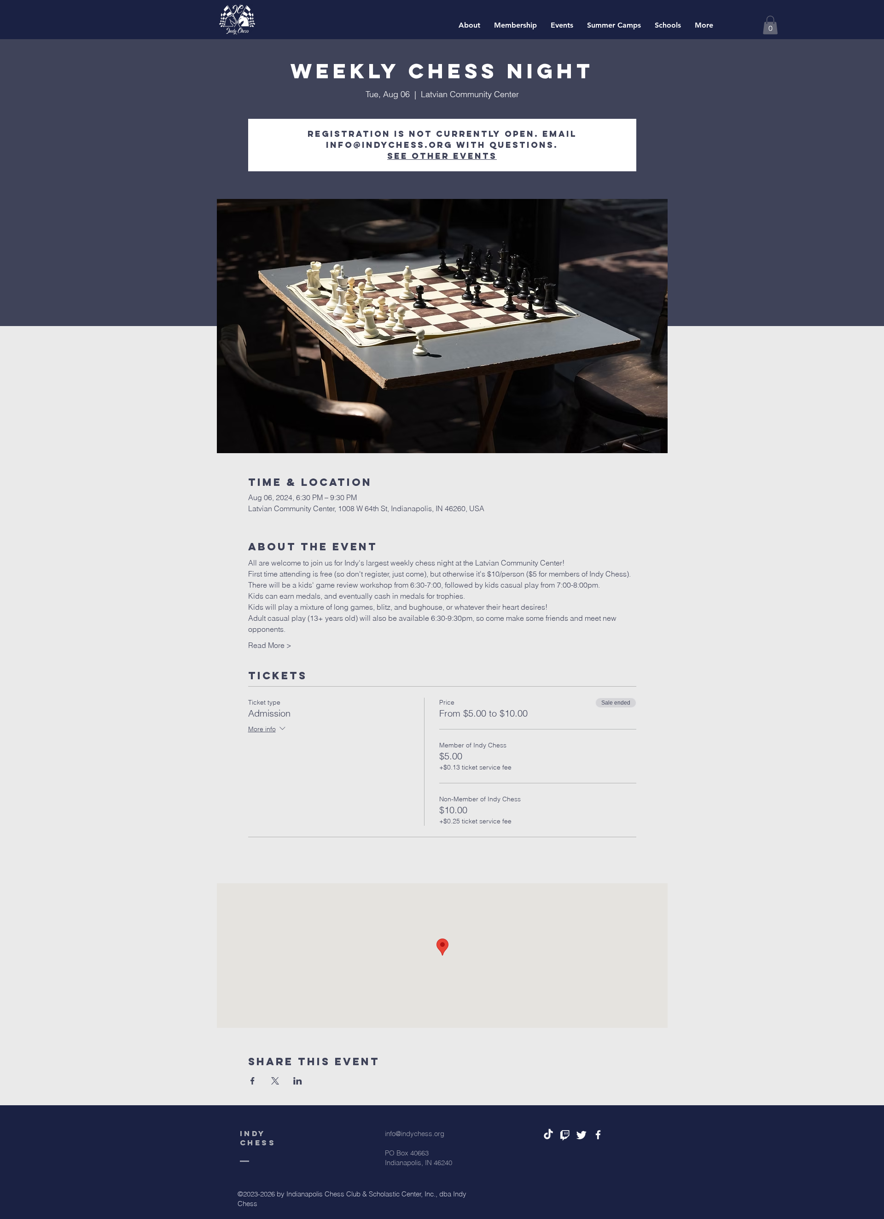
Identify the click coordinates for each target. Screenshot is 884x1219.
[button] (770, 25)
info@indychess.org (414, 1133)
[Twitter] (581, 1135)
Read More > (269, 645)
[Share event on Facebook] (252, 1081)
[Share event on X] (275, 1081)
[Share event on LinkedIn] (297, 1081)
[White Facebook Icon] (598, 1135)
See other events (442, 156)
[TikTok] (548, 1135)
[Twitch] (565, 1135)
